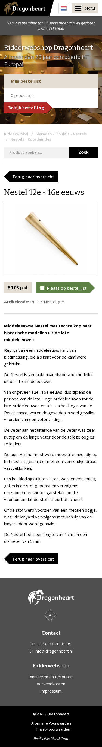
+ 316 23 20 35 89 (54, 644)
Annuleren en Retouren (51, 676)
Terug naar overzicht (33, 176)
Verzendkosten (51, 684)
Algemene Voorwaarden (51, 723)
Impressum (51, 691)
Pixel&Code (59, 738)
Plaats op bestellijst (67, 288)
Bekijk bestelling (26, 107)
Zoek (83, 152)
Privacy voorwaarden (53, 729)
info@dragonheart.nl (54, 651)
